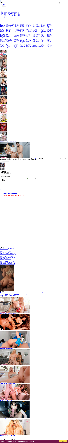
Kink (26, 37)
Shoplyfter (7, 45)
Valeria (1, 294)
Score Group (2, 44)
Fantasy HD (21, 33)
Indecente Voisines (16, 36)
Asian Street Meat (43, 23)
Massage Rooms (2, 38)
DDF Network (35, 30)
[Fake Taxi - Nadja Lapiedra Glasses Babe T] (15, 417)
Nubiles (48, 40)
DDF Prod (42, 30)
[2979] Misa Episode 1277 (4, 249)
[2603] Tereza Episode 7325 (4, 252)
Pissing (15, 15)
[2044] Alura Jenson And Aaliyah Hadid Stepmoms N (8, 263)
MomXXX (48, 38)
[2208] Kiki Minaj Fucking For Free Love (6, 260)
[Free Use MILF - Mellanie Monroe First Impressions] (15, 157)
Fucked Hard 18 (49, 33)
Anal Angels (8, 23)
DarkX (15, 31)
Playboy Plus (42, 41)
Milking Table (22, 38)
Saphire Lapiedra (4, 292)
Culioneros (21, 28)
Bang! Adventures (16, 24)
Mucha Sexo (22, 39)
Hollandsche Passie (22, 35)
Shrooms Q (52, 292)
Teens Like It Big (22, 46)
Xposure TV (22, 48)
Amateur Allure (2, 23)
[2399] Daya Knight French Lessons (5, 255)
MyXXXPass (35, 39)
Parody (12, 15)
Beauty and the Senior (36, 26)
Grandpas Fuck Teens (36, 34)
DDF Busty (27, 30)
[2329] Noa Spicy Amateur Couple (5, 259)
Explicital (42, 32)
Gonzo (12, 13)
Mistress (37, 292)
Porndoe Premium (36, 42)
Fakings (7, 33)
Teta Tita (42, 46)
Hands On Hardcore (3, 35)
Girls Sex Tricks (8, 34)
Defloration (21, 31)
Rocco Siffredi (43, 43)
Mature (19, 14)
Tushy (21, 47)
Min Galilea (28, 292)
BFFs (48, 23)
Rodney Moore (49, 43)
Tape (59, 292)
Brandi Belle (16, 27)
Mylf (41, 39)
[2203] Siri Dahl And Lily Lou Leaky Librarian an (7, 261)
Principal (3, 4)
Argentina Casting (36, 23)
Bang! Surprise (49, 25)
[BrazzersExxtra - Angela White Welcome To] (15, 347)
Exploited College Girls (50, 32)
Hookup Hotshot (28, 35)
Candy (35, 292)
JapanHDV (48, 36)
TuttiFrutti (27, 47)
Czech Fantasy (8, 29)
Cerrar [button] (63, 441)
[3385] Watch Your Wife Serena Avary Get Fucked (7, 248)
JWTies (27, 36)
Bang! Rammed (16, 25)
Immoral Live (8, 36)
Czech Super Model (17, 30)
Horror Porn (35, 35)
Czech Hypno (35, 29)
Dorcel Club (2, 32)
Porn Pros (15, 42)
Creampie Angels (8, 28)
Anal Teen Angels (16, 23)
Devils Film (35, 31)
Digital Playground (43, 31)
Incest (1, 14)
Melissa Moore (11, 295)
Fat (18, 12)
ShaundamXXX (2, 45)
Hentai (19, 13)
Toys (5, 17)
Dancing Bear (49, 30)
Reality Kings (22, 43)
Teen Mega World (16, 46)
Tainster (34, 45)
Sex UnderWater (22, 44)
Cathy (7, 295)
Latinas (9, 14)
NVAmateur (2, 40)
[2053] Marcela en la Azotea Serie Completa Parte (7, 262)
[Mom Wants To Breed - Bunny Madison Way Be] (15, 312)
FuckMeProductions (43, 33)
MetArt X (15, 38)
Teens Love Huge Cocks (37, 46)
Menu (2, 2)
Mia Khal (12, 294)
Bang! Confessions (29, 24)
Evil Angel (34, 32)
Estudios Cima (22, 32)
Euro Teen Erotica (28, 32)
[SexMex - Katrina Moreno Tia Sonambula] (15, 330)
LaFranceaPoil (35, 37)
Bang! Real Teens (28, 25)
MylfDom (48, 39)
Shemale (5, 16)
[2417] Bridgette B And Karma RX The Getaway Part (8, 254)
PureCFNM (2, 43)
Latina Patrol (42, 37)
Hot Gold (42, 35)
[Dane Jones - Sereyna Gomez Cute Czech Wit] (15, 399)
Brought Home (31, 294)
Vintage (9, 17)
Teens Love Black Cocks (29, 46)
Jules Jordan (16, 37)
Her (63, 292)
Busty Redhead (10, 292)
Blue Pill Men (8, 27)
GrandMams (28, 34)
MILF (15, 14)
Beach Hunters (22, 26)
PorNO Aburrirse (2, 42)
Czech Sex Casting (50, 29)
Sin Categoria (16, 45)
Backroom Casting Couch (10, 24)
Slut (64, 292)
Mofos (34, 38)
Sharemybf (4, 295)
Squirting (12, 16)
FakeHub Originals (3, 33)
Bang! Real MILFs (22, 25)
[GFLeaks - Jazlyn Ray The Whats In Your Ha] (15, 382)
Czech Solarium (2, 30)
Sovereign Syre (61, 294)
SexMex (42, 44)
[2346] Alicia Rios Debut (4, 258)
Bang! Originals (49, 24)
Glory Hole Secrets (22, 34)
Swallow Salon (28, 45)
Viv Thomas (49, 47)
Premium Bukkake (50, 42)
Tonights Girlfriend (17, 47)
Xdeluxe (15, 48)
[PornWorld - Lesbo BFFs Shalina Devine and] (15, 434)
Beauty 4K (27, 26)
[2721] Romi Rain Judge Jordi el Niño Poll (6, 250)
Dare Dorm (8, 31)
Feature (2, 13)
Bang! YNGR (8, 26)
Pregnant (19, 15)
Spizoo (21, 45)
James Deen (42, 36)
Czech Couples (49, 28)
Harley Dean (16, 294)
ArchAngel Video (28, 23)
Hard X (7, 35)
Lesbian (12, 14)
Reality (2, 16)
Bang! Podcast (2, 25)
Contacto (3, 7)
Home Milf (40, 292)
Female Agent (28, 33)
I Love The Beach (3, 36)
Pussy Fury (8, 43)
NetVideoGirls (22, 40)
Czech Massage (43, 29)
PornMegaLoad (22, 42)
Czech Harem (22, 29)
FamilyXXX (16, 33)
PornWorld (27, 42)
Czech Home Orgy (29, 29)
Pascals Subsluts (22, 41)
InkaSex (21, 36)
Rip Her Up (35, 43)
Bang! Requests (35, 25)
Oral (5, 15)
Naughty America (9, 40)
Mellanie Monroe (35, 158)
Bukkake (2, 12)
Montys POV (16, 39)
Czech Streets (8, 30)
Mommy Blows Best (3, 39)
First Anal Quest (35, 33)
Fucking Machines (3, 34)
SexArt (34, 44)
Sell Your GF (16, 44)
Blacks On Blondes (3, 27)
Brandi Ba (56, 292)
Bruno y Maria (28, 27)
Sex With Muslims (28, 44)
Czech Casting (43, 28)
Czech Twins (22, 30)
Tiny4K (7, 47)
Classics (9, 12)
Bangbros (15, 26)
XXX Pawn (8, 48)
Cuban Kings (16, 28)
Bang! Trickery (2, 26)
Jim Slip (1, 37)
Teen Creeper (2, 46)
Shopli (9, 294)
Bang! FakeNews (35, 24)
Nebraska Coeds (16, 40)
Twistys (34, 47)
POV (8, 15)
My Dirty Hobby (28, 39)
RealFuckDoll (16, 43)
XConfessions (2, 48)
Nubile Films (42, 40)
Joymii (7, 37)
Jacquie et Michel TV (36, 36)
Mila (48, 294)
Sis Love (14, 292)
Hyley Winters (18, 292)
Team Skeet (42, 45)
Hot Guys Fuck (49, 35)
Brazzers (21, 27)
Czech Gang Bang (16, 29)
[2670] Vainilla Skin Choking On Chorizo (6, 251)
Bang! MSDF (43, 24)
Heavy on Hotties (16, 35)
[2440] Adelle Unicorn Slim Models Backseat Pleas (7, 253)
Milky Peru (27, 38)
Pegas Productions (36, 41)
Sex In (6, 294)
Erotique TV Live (16, 32)
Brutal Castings (35, 27)
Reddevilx (27, 43)
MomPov (42, 38)
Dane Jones (2, 31)
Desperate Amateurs (29, 31)
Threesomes (2, 17)
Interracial (5, 14)
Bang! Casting (22, 24)
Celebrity (5, 12)
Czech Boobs (35, 28)
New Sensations (28, 40)
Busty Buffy (49, 27)
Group (15, 13)
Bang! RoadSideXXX (44, 25)
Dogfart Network (49, 31)
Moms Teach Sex (9, 39)
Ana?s (14, 295)
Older (1, 15)
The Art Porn (49, 46)
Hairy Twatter (49, 34)
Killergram (21, 37)
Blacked (48, 26)
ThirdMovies (2, 47)
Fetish (5, 13)
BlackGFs (42, 26)
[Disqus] (34, 211)
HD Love (42, 34)
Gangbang (9, 13)
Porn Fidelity (8, 42)
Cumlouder (27, 28)
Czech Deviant (2, 29)
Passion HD (27, 41)
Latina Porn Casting (50, 37)
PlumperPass (49, 41)
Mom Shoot (24, 292)
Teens (18, 16)
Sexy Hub (48, 44)
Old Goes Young (2, 41)
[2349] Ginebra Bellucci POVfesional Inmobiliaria (7, 257)
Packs (15, 41)
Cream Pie (12, 12)
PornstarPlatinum (43, 42)
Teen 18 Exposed (49, 45)
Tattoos (15, 16)
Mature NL (8, 38)
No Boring (34, 40)
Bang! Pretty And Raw (9, 25)
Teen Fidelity (8, 46)
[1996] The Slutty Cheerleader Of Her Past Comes (7, 264)
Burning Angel (43, 27)
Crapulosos (2, 28)
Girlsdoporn (16, 34)
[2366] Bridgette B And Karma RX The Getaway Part (8, 256)
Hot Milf (61, 292)
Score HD (7, 44)
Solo (8, 16)
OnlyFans (7, 41)
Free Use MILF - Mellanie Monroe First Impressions (8, 141)
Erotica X (7, 32)
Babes (1, 24)
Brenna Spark (25, 294)
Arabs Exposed (22, 23)
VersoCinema (43, 47)
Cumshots (15, 12)
